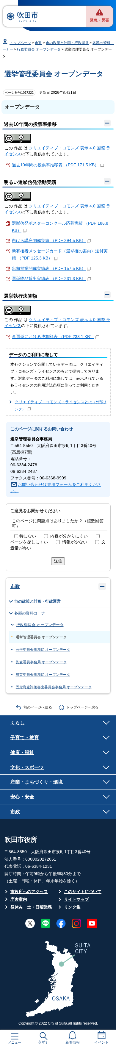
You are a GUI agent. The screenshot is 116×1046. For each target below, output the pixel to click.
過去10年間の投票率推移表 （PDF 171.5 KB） (55, 165)
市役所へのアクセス (29, 891)
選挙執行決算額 (20, 295)
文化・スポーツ (27, 767)
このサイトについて (82, 891)
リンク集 (72, 907)
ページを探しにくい (29, 542)
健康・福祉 (22, 752)
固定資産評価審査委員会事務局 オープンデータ (54, 687)
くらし (17, 722)
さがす (43, 1042)
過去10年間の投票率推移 (30, 124)
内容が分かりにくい (69, 536)
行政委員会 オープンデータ (39, 49)
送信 (58, 561)
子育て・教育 (24, 737)
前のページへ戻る (37, 707)
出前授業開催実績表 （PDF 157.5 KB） (49, 268)
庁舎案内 (18, 899)
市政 (38, 43)
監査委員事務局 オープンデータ (41, 662)
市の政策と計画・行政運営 (67, 43)
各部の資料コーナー (31, 613)
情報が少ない (74, 542)
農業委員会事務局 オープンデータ (43, 675)
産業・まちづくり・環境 (36, 781)
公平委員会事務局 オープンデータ (43, 650)
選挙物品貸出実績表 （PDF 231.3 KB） (49, 278)
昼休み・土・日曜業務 (31, 907)
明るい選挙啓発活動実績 (30, 182)
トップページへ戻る (82, 707)
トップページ (20, 43)
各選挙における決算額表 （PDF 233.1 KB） (53, 336)
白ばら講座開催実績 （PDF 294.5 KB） (49, 240)
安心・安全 (22, 796)
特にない (27, 536)
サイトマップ (76, 899)
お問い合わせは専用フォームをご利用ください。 (55, 487)
